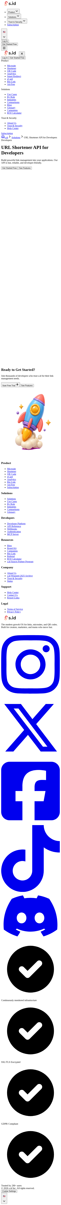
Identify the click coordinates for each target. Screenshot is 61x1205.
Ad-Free (11, 84)
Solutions (12, 17)
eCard (10, 79)
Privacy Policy (14, 612)
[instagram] (30, 697)
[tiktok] (30, 891)
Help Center (13, 128)
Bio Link (11, 81)
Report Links (13, 598)
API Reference (14, 526)
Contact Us (12, 595)
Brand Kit (11, 548)
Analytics (11, 73)
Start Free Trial (8, 385)
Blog (9, 105)
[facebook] (30, 823)
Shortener (11, 68)
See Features (25, 168)
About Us (11, 123)
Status (10, 581)
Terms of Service (15, 609)
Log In (5, 41)
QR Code (11, 71)
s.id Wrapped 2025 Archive (20, 575)
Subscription (13, 24)
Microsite (11, 65)
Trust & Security (15, 22)
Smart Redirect (14, 76)
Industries (11, 99)
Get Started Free (9, 44)
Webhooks (12, 529)
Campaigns (12, 110)
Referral (11, 556)
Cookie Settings (9, 1191)
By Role (11, 97)
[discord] (30, 938)
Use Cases (12, 94)
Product (11, 12)
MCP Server (13, 534)
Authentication (14, 531)
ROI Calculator (14, 113)
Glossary (11, 107)
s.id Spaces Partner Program (20, 561)
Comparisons (13, 102)
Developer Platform (16, 523)
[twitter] (30, 756)
